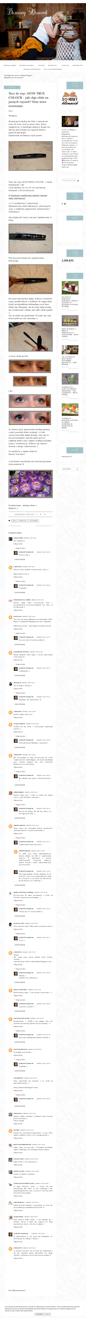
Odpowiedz (18, 544)
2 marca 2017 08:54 (32, 1171)
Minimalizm (78, 65)
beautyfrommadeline (22, 1144)
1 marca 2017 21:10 (29, 1113)
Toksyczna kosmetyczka (24, 1183)
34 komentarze (73, 368)
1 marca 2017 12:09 (36, 652)
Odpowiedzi (20, 548)
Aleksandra (18, 1216)
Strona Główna (10, 65)
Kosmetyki (52, 65)
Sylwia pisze (19, 1159)
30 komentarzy (73, 310)
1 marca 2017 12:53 (32, 723)
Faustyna (17, 616)
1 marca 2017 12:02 (28, 616)
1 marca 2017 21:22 (27, 1130)
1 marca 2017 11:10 (29, 538)
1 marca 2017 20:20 (43, 552)
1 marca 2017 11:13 (28, 566)
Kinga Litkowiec (20, 989)
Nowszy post (15, 526)
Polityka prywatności (53, 69)
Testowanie (34, 521)
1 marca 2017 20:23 (43, 697)
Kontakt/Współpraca (32, 69)
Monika (17, 1130)
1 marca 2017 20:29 (43, 1063)
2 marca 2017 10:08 (41, 1183)
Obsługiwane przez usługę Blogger (18, 75)
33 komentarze (73, 398)
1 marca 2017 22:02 (43, 871)
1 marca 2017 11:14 (37, 600)
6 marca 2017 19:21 (29, 1248)
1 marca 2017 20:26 (43, 775)
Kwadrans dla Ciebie (22, 600)
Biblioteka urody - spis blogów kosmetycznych (32, 626)
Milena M (17, 682)
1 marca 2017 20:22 (43, 637)
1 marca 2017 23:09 (31, 1159)
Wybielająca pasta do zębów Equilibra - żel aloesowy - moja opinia (70, 391)
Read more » (66, 309)
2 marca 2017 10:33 (31, 1216)
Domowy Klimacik (26, 552)
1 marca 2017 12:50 (29, 711)
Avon (14, 521)
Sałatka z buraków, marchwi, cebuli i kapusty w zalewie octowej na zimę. (70, 301)
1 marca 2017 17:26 (28, 952)
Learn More (39, 1314)
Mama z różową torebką (23, 892)
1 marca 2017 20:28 (43, 972)
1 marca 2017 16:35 (40, 892)
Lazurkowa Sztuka (21, 652)
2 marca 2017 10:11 (31, 1202)
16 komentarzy (73, 432)
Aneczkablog (19, 1202)
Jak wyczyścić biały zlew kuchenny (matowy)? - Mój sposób (69, 360)
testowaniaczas (20, 1049)
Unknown (18, 566)
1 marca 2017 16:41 (31, 923)
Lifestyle (65, 65)
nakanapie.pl (67, 456)
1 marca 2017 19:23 (30, 1078)
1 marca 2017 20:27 (43, 841)
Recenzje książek (27, 65)
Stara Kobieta (19, 723)
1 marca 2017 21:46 (38, 1144)
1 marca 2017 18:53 (34, 1049)
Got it (48, 1314)
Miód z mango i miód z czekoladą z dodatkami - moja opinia (70, 332)
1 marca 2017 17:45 (37, 1018)
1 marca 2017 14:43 (32, 825)
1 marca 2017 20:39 (38, 851)
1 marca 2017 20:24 (43, 908)
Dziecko (41, 65)
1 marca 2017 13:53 (29, 754)
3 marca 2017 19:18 (38, 1233)
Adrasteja (18, 1113)
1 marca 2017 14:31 (31, 792)
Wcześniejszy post (43, 526)
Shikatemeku (19, 792)
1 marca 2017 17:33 (34, 989)
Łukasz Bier (18, 538)
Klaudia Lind (19, 923)
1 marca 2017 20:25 (43, 740)
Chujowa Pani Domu (22, 1018)
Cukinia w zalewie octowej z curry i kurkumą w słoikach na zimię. (70, 423)
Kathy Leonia (19, 1171)
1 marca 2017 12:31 (28, 682)
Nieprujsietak (19, 825)
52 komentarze (73, 340)
